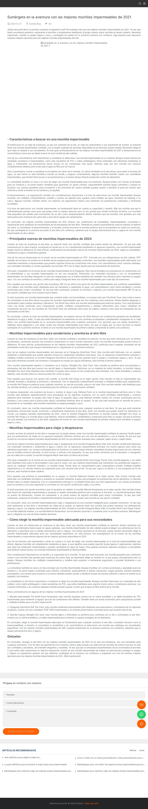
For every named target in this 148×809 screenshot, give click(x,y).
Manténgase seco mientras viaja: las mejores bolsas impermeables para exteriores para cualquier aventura (38, 771)
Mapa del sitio (91, 803)
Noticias (133, 750)
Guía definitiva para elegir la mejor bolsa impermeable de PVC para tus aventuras (23, 757)
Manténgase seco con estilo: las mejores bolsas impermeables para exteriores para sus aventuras (111, 764)
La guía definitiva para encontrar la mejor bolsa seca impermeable (35, 764)
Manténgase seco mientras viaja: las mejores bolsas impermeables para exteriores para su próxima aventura (111, 771)
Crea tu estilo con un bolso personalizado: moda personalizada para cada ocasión (111, 758)
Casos (141, 750)
